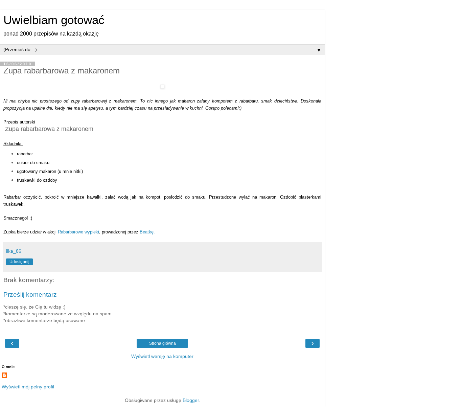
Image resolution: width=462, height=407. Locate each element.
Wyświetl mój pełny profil (28, 386)
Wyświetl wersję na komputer (162, 356)
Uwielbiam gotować (54, 20)
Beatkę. (147, 231)
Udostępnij (19, 261)
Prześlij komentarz (30, 294)
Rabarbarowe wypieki (78, 231)
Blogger (191, 400)
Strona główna (162, 343)
